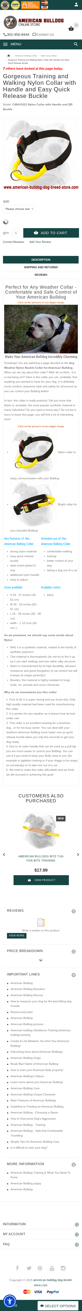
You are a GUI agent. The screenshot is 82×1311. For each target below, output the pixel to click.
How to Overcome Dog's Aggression (33, 1118)
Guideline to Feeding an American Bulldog (37, 1106)
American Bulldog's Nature (27, 1076)
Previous (4, 854)
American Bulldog (22, 983)
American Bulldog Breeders (28, 989)
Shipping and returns (41, 267)
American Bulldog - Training (28, 1124)
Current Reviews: (14, 241)
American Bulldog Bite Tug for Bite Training (41, 858)
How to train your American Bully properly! (37, 1070)
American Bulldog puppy (26, 1183)
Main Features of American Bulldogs (33, 1100)
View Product (44, 880)
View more (16, 935)
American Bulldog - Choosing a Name (34, 1112)
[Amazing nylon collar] (41, 328)
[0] (71, 30)
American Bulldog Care (25, 1088)
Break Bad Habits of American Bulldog (34, 1063)
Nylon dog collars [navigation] (49, 56)
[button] (75, 44)
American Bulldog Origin (26, 1057)
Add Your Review (40, 241)
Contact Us (45, 35)
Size (6, 201)
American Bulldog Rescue (27, 995)
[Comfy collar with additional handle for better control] (34, 452)
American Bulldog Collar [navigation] (26, 56)
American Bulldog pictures (27, 1024)
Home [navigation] (8, 55)
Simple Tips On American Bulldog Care (35, 1141)
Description (40, 259)
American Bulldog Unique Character (33, 1094)
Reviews (41, 274)
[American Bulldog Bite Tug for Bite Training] (41, 831)
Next (78, 854)
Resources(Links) (22, 1012)
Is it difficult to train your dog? (29, 1147)
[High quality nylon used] (34, 504)
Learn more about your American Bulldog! (37, 1082)
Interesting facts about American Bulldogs (37, 1051)
